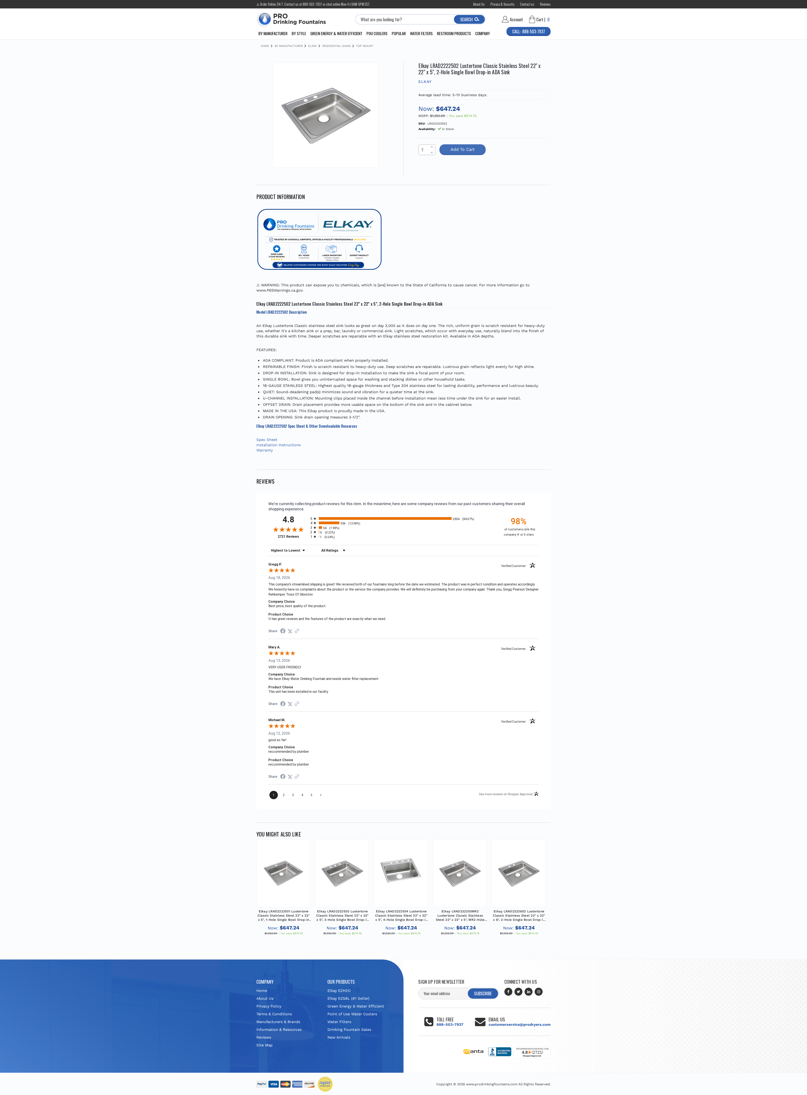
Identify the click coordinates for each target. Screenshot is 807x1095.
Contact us (527, 4)
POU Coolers (377, 33)
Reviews (545, 4)
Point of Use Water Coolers (352, 1014)
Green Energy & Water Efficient (336, 33)
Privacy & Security (502, 4)
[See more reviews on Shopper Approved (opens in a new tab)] (297, 631)
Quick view (283, 867)
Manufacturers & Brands (278, 1021)
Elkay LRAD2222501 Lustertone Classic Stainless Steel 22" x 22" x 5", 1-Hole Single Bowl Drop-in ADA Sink (283, 915)
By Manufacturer (272, 33)
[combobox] (420, 19)
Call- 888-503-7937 (528, 31)
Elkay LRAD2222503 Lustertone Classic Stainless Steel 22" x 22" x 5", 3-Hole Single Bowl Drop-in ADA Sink (342, 915)
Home (261, 990)
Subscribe (483, 993)
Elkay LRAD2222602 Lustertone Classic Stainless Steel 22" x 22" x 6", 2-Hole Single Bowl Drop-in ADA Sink (519, 915)
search (466, 19)
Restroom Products (454, 33)
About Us (479, 4)
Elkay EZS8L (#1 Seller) (348, 998)
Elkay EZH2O (339, 990)
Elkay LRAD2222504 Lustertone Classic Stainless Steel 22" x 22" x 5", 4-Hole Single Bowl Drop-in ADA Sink (401, 915)
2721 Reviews (293, 537)
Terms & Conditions (274, 1014)
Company (482, 33)
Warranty (264, 450)
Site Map (264, 1045)
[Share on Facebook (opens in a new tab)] (282, 631)
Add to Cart (283, 877)
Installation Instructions (278, 445)
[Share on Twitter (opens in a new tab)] (290, 631)
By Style (299, 33)
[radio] (403, 518)
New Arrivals (338, 1037)
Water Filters (421, 33)
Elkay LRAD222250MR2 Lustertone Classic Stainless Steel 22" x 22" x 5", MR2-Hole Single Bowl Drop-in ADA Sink (460, 915)
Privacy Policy (268, 1006)
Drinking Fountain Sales (349, 1029)
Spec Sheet (266, 439)
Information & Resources (279, 1029)
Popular (399, 33)
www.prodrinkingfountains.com (491, 1084)
